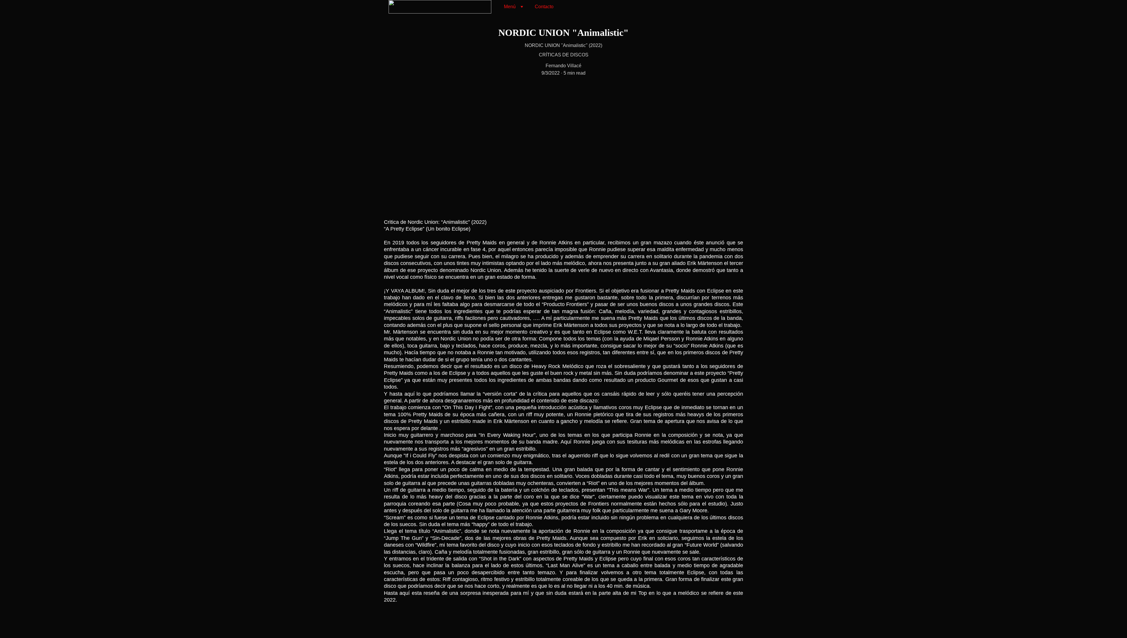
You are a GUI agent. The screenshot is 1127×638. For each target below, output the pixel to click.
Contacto (544, 6)
